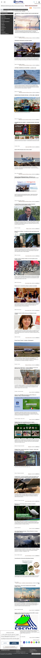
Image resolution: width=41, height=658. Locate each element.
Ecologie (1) (3, 24)
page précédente (37, 7)
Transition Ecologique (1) (4, 33)
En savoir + (18, 650)
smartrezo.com (5, 650)
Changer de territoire (38, 3)
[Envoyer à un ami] (39, 642)
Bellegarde (29, 446)
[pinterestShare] (31, 642)
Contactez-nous (18, 649)
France (30, 392)
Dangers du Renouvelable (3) (5, 18)
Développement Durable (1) (5, 21)
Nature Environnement (30, 5)
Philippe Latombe (28, 228)
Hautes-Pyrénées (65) (28, 501)
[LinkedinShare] (29, 642)
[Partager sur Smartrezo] (24, 642)
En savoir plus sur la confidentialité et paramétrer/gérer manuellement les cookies (10, 647)
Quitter (5, 643)
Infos (33, 649)
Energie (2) (2, 26)
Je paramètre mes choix (36, 653)
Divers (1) (2, 23)
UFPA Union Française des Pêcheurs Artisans (25, 65)
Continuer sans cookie (14, 643)
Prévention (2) (3, 32)
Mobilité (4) (2, 29)
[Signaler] (22, 642)
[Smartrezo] (19, 1)
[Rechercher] (36, 2)
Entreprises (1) (3, 27)
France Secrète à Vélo (28, 283)
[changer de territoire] (34, 2)
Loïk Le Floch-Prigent (28, 555)
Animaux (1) (3, 15)
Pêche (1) (2, 30)
